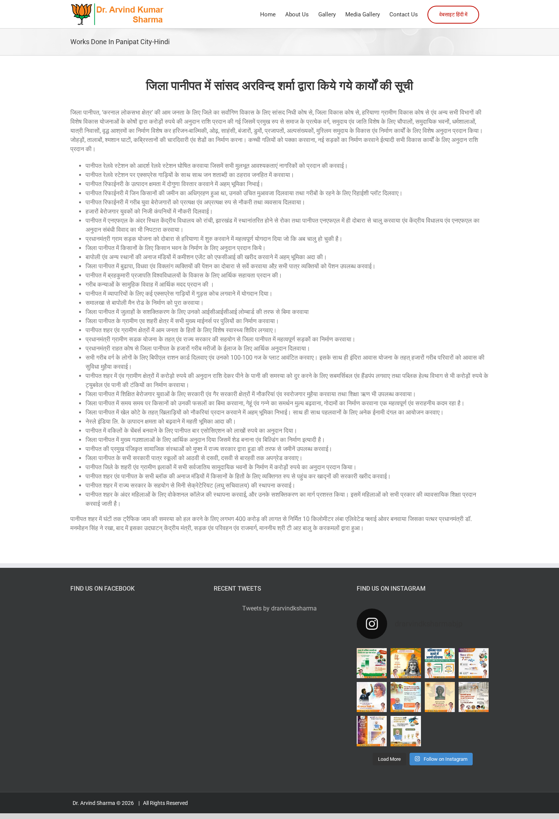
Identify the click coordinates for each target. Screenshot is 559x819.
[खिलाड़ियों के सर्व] (440, 663)
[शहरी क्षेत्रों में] (474, 697)
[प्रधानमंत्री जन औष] (372, 731)
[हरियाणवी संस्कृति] (440, 697)
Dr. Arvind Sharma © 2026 (104, 803)
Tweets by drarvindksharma (279, 608)
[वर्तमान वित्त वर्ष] (372, 663)
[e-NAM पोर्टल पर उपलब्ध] (406, 697)
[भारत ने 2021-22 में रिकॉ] (406, 731)
